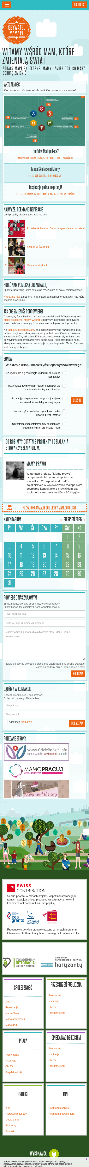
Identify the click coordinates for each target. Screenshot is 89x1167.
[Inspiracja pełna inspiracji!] (44, 121)
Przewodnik (55, 995)
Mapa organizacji (15, 1019)
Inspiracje (53, 1001)
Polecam (78, 674)
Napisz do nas (12, 296)
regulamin (26, 722)
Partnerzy (10, 1125)
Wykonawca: (38, 1153)
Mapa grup (11, 1025)
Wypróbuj (37, 319)
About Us (79, 5)
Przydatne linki (56, 1012)
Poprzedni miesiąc (61, 520)
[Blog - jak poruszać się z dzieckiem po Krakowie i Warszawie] (44, 789)
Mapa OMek (12, 1013)
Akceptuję (20, 722)
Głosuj (77, 400)
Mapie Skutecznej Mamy (21, 329)
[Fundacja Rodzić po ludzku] (44, 752)
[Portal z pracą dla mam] (44, 770)
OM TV (52, 1007)
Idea (7, 1001)
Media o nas (12, 1119)
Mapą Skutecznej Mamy (17, 319)
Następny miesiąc (84, 520)
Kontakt (9, 1131)
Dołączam (77, 723)
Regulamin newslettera (61, 1113)
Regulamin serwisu (59, 1108)
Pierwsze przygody (16, 1113)
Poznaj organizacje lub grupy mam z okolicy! (49, 508)
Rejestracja (11, 1007)
